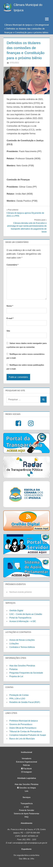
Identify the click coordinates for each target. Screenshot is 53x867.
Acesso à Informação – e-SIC (22, 621)
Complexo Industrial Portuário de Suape (27, 735)
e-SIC (26, 807)
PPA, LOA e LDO (17, 699)
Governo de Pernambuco (20, 724)
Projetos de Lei (16, 676)
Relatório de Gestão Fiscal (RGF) (24, 702)
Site (8, 331)
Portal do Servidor (26, 810)
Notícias (26, 765)
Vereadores (26, 758)
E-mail (10, 318)
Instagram (27, 772)
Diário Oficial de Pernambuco (22, 728)
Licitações (14, 643)
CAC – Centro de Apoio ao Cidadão (25, 614)
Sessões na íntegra (27, 788)
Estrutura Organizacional (26, 762)
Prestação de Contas (19, 695)
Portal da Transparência (20, 618)
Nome (10, 306)
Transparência (27, 803)
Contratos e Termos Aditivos (22, 647)
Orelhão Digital (16, 610)
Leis (26, 791)
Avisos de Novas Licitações (22, 640)
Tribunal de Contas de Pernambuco (25, 731)
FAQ (26, 817)
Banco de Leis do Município (22, 739)
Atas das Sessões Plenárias (22, 666)
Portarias (13, 669)
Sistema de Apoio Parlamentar (26, 813)
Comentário (12, 265)
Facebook (27, 768)
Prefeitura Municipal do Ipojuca (23, 721)
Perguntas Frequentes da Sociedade (26, 673)
